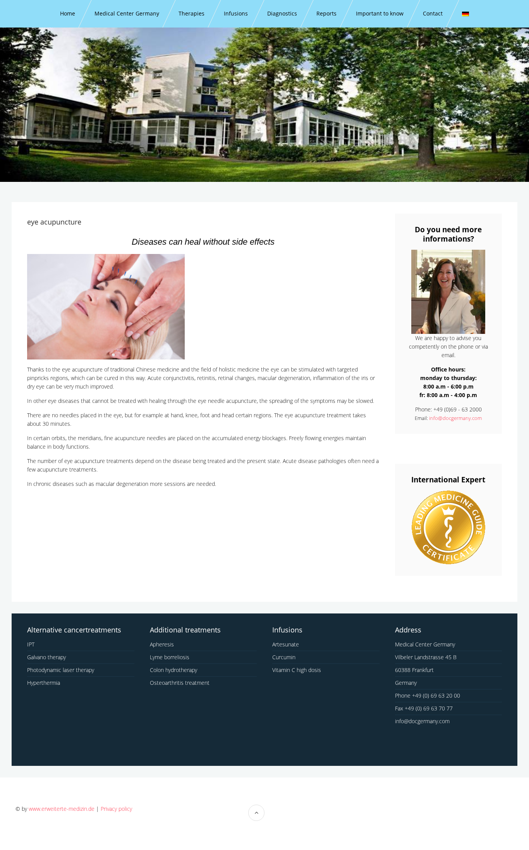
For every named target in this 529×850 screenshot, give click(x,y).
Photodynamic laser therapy (60, 670)
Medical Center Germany (126, 13)
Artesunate (285, 644)
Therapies (191, 13)
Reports (326, 13)
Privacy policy (116, 808)
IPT (30, 644)
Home (67, 13)
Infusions (236, 13)
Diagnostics (282, 13)
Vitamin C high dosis (296, 670)
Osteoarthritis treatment (180, 682)
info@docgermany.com (455, 418)
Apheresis (162, 644)
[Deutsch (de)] (465, 14)
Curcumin (283, 657)
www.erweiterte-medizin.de (61, 808)
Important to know (380, 13)
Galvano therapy (46, 657)
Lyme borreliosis (169, 657)
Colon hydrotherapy (173, 670)
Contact (433, 13)
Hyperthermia (43, 682)
